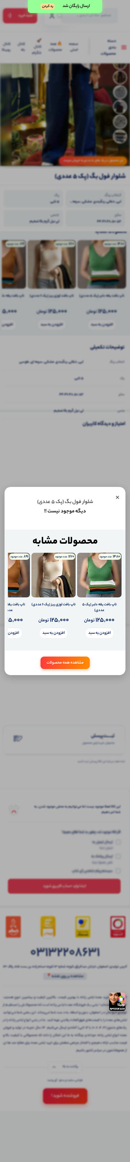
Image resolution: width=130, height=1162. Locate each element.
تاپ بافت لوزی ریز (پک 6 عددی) (53, 605)
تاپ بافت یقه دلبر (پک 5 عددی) (99, 608)
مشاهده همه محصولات (65, 663)
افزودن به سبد (99, 633)
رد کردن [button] (47, 6)
